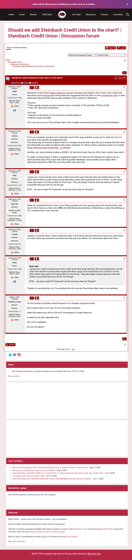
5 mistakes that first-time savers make (28, 476)
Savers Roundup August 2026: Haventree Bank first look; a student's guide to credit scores (50, 467)
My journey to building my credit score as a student (33, 470)
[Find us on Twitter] (10, 355)
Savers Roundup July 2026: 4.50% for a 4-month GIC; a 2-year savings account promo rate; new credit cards (57, 473)
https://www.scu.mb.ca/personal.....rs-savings (48, 147)
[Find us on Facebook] (14, 355)
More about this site (16, 541)
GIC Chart (76, 14)
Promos (104, 14)
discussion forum (80, 529)
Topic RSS (122, 78)
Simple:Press (64, 349)
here (47, 95)
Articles (33, 14)
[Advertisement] (67, 400)
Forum (22, 14)
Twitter (25, 83)
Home (11, 14)
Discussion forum (15, 62)
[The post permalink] (32, 87)
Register (111, 48)
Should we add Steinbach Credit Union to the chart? (34, 66)
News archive (13, 376)
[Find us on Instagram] (19, 355)
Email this (34, 83)
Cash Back (118, 14)
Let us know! (72, 537)
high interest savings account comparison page (45, 532)
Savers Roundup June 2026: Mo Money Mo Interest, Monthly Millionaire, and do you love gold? (51, 479)
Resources (91, 14)
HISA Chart (47, 14)
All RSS (12, 345)
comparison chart (109, 95)
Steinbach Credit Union (19, 64)
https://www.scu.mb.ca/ (61, 93)
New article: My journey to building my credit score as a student (64, 4)
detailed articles (102, 529)
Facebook (17, 83)
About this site (94, 554)
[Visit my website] (14, 110)
